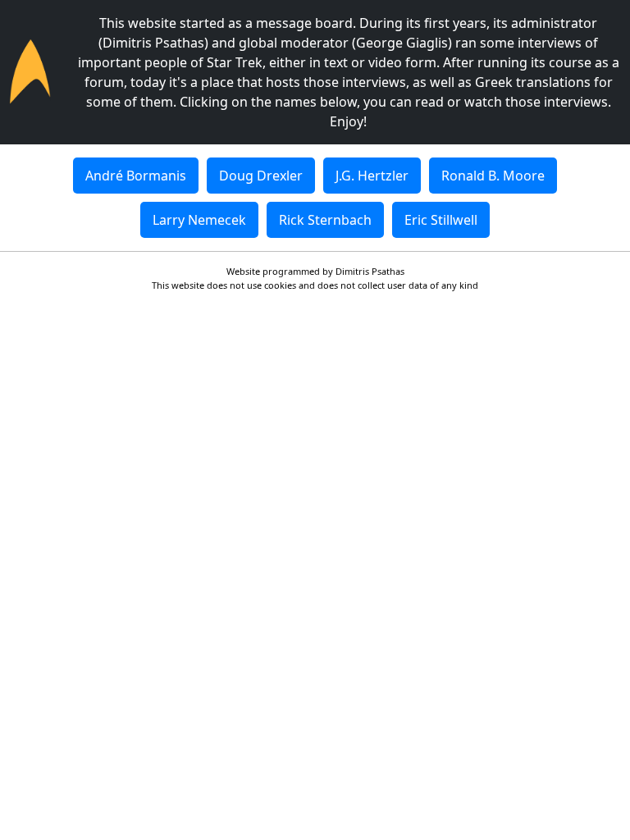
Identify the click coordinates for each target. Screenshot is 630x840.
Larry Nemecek (199, 220)
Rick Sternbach (325, 220)
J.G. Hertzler (372, 176)
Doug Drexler (261, 176)
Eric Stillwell (440, 220)
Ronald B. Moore (493, 176)
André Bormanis (135, 176)
